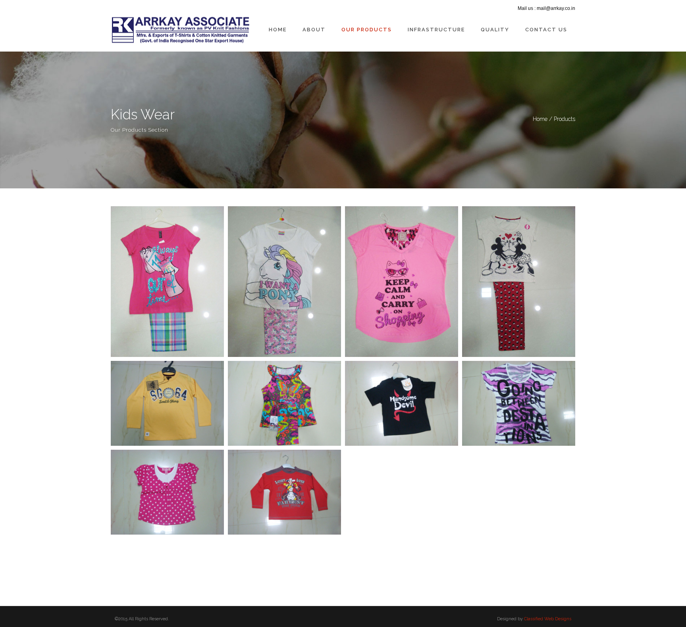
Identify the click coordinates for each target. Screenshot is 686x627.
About (314, 30)
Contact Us (546, 30)
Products (564, 119)
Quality (495, 30)
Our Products (366, 30)
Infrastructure (436, 30)
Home (278, 30)
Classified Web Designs (547, 618)
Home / (543, 119)
